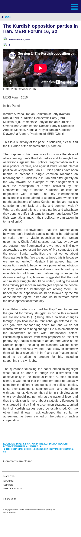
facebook (28, 499)
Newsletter (8, 481)
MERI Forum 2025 (12, 488)
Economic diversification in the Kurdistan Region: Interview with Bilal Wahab (35, 445)
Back (7, 17)
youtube (36, 499)
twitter (21, 499)
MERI (12, 6)
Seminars (8, 485)
